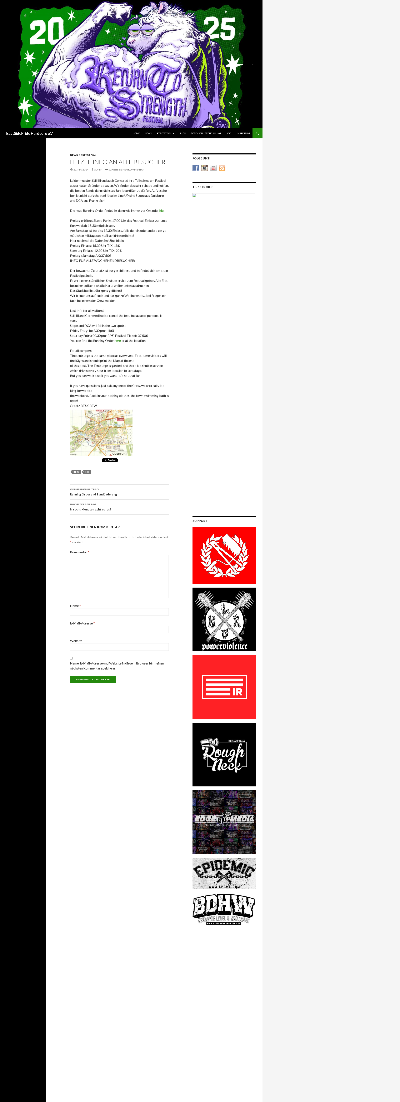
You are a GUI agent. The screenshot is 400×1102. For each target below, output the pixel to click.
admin (98, 169)
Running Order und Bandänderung (93, 492)
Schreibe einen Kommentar (126, 169)
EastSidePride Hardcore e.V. (29, 133)
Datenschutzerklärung (206, 133)
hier (162, 210)
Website (76, 641)
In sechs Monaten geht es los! (90, 507)
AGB (228, 133)
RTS (87, 471)
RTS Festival (164, 133)
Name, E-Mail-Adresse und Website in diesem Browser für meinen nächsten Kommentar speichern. (117, 665)
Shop (183, 133)
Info (76, 471)
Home (136, 133)
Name (75, 606)
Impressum (243, 133)
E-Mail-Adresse (82, 623)
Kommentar (79, 552)
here (118, 340)
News (148, 133)
